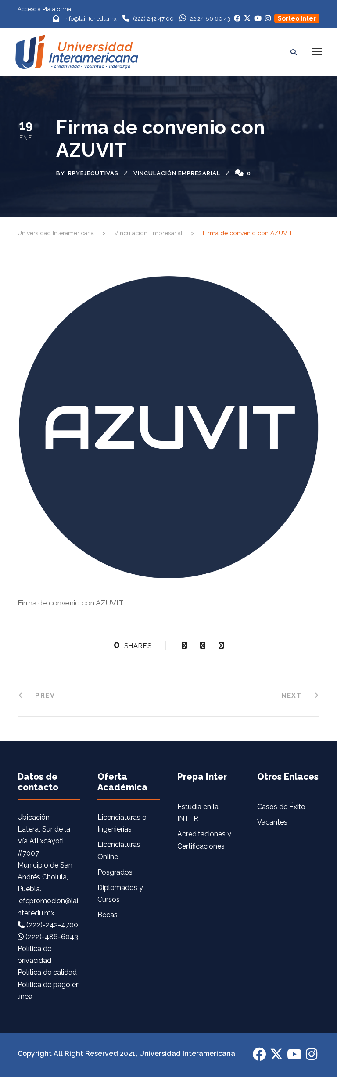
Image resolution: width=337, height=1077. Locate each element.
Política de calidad (47, 972)
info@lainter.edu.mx (90, 18)
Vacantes (272, 822)
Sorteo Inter (297, 18)
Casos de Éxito (281, 807)
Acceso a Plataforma (44, 9)
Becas (107, 915)
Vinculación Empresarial (176, 173)
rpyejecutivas (93, 173)
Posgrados (115, 872)
